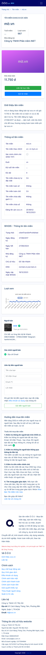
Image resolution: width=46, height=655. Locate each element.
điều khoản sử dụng (17, 401)
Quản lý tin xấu (8, 594)
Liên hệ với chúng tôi (12, 499)
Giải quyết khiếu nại (10, 588)
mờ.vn (24, 9)
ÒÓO (8, 3)
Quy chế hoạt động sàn (11, 569)
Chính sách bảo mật (10, 578)
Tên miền (15, 9)
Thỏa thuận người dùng (11, 591)
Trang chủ (5, 9)
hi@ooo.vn (11, 612)
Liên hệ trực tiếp (23, 88)
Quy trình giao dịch (9, 572)
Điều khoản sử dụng (10, 575)
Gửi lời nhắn (23, 94)
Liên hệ (4, 560)
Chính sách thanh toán (11, 581)
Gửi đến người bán (23, 406)
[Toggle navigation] (41, 3)
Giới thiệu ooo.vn (9, 557)
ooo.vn (29, 653)
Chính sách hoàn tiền (10, 585)
